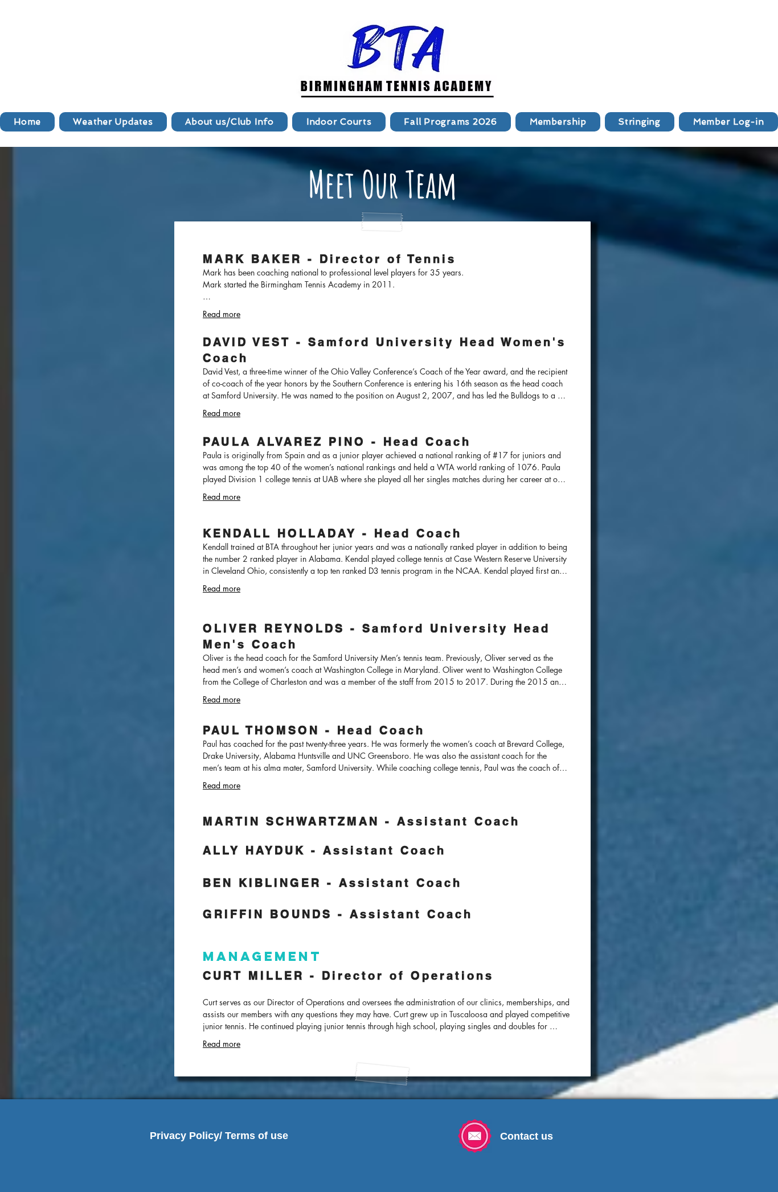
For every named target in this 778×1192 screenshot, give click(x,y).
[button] (229, 121)
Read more (221, 314)
